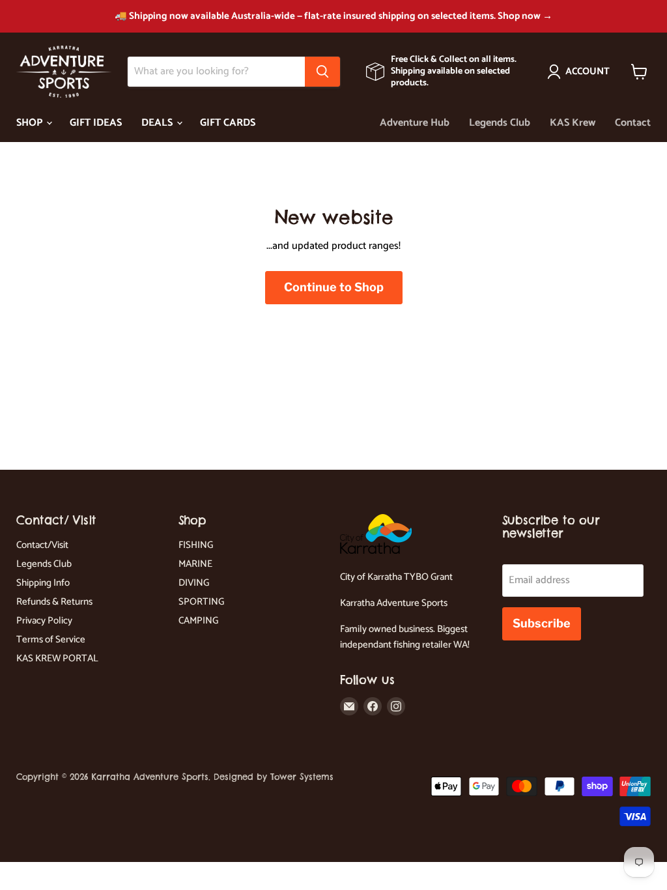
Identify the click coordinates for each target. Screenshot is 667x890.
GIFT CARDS (227, 123)
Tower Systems (302, 776)
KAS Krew (572, 123)
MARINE (195, 564)
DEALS (158, 123)
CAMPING (198, 620)
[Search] (322, 72)
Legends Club (499, 123)
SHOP (30, 123)
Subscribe (542, 623)
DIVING (193, 583)
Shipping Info (43, 583)
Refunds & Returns (54, 602)
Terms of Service (50, 639)
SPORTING (201, 602)
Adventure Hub (414, 123)
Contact (633, 123)
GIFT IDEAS (96, 123)
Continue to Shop (334, 287)
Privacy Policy (44, 620)
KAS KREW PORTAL (57, 658)
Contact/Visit (42, 545)
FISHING (195, 545)
